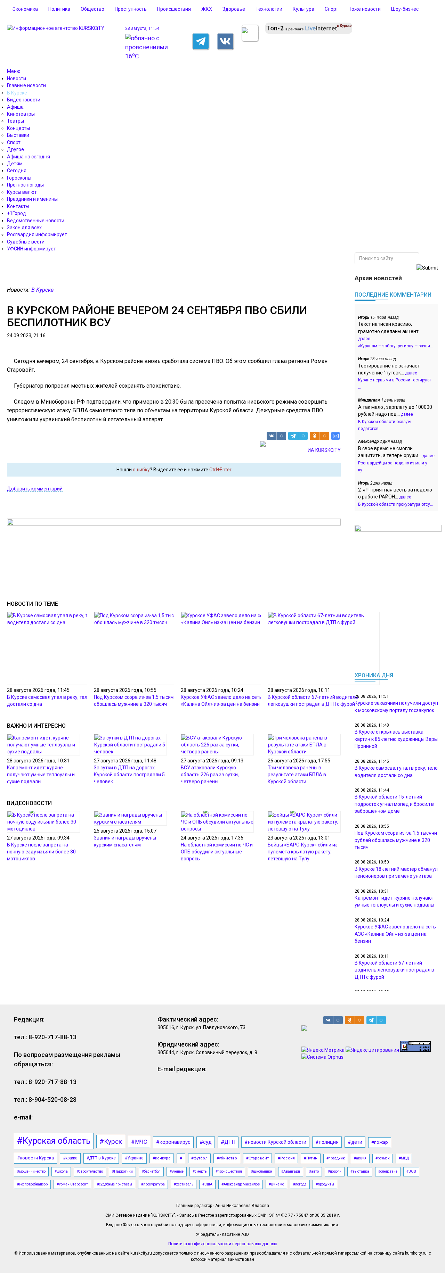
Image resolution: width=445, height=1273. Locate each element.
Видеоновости (23, 99)
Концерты (18, 128)
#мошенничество (31, 1171)
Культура (303, 9)
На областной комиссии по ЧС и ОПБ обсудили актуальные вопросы (217, 851)
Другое (15, 149)
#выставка (359, 1171)
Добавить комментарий (35, 488)
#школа (61, 1171)
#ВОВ (411, 1171)
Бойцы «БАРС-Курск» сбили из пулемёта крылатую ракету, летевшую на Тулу (303, 851)
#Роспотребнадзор (32, 1184)
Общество (92, 9)
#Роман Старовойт (72, 1184)
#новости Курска (35, 1157)
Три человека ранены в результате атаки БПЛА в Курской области (297, 774)
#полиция (327, 1142)
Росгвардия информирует (37, 234)
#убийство (227, 1158)
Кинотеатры (21, 114)
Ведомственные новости (35, 220)
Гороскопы (19, 178)
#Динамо (276, 1184)
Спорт (331, 9)
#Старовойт (257, 1158)
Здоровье (233, 9)
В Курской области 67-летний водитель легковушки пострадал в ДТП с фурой (394, 970)
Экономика (25, 9)
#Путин (310, 1158)
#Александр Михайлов (240, 1184)
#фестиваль (183, 1184)
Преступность (131, 9)
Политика (59, 9)
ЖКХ (206, 9)
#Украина (134, 1158)
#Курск (110, 1142)
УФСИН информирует (31, 248)
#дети (355, 1142)
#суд (206, 1142)
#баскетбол (151, 1171)
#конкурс (162, 1158)
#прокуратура (153, 1184)
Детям (15, 163)
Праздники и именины (32, 199)
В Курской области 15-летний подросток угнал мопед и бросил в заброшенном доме (394, 804)
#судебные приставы (114, 1184)
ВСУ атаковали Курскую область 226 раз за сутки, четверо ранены (210, 774)
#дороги (334, 1171)
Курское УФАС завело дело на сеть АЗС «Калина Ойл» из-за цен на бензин (395, 934)
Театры (15, 121)
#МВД (404, 1158)
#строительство (90, 1171)
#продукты (325, 1184)
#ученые (177, 1171)
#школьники (261, 1171)
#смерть (200, 1171)
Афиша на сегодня (28, 156)
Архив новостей (378, 278)
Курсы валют (22, 192)
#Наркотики (122, 1171)
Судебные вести (25, 242)
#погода (300, 1184)
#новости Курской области (275, 1142)
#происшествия (229, 1171)
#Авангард (290, 1171)
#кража (70, 1158)
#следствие (387, 1171)
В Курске (17, 93)
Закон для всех (24, 227)
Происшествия (174, 9)
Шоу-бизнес (405, 9)
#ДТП (228, 1142)
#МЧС (139, 1142)
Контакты (18, 206)
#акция (360, 1158)
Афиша (15, 107)
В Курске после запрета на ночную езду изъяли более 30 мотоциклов (41, 851)
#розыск (382, 1158)
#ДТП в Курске (101, 1158)
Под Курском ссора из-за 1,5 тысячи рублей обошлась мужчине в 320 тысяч (396, 840)
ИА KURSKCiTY (324, 450)
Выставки (18, 135)
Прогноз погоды (25, 185)
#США (207, 1184)
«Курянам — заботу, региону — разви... (395, 346)
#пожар (379, 1142)
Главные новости (26, 85)
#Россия (286, 1158)
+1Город (16, 213)
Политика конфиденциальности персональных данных (222, 1243)
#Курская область (53, 1141)
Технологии (269, 9)
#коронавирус (173, 1142)
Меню (14, 71)
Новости (16, 78)
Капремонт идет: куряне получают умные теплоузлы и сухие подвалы (41, 774)
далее (364, 338)
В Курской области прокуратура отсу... (395, 504)
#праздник (335, 1158)
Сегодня (16, 170)
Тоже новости (365, 9)
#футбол (199, 1158)
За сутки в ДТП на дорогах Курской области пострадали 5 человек (129, 774)
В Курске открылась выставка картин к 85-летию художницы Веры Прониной (396, 739)
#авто (314, 1171)
